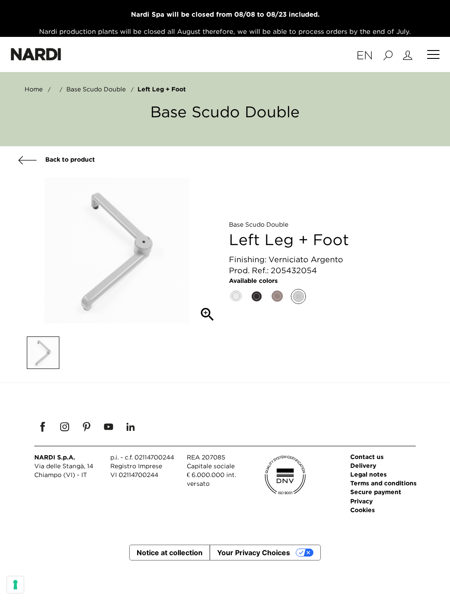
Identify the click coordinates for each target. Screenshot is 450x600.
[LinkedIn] (130, 426)
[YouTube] (108, 426)
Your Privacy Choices (253, 552)
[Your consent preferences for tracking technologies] (15, 584)
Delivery (363, 465)
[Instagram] (64, 426)
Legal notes (368, 474)
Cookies (362, 509)
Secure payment (375, 491)
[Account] (407, 54)
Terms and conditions (383, 483)
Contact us (367, 456)
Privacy (361, 501)
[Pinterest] (86, 426)
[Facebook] (42, 426)
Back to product (69, 159)
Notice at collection (170, 552)
